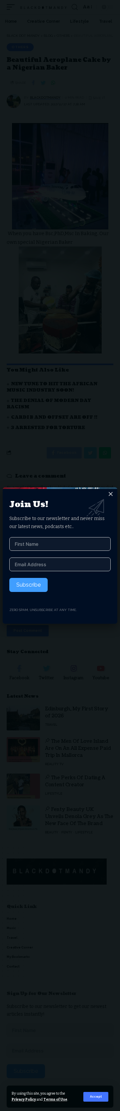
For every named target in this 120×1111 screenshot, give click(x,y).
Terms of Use (55, 1099)
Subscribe (28, 585)
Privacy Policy (24, 1099)
